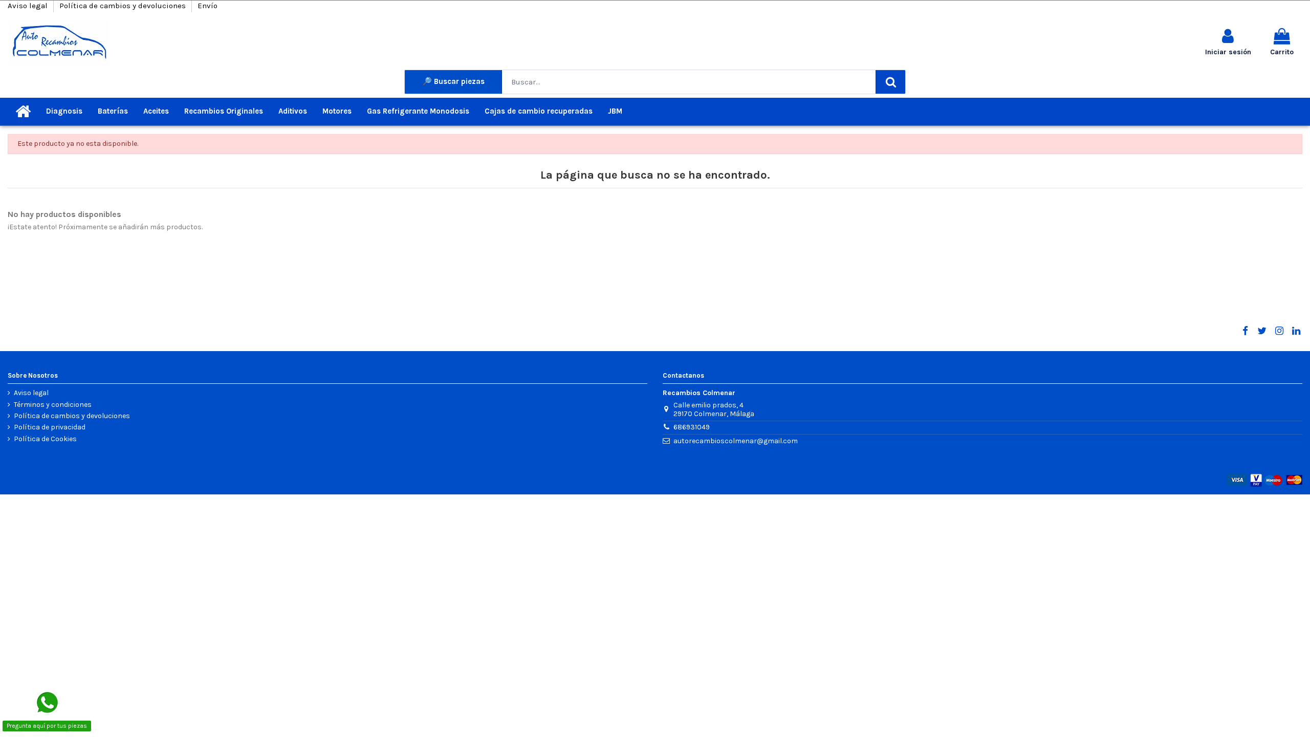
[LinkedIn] (1296, 331)
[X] (1262, 331)
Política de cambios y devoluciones (123, 5)
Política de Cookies (45, 439)
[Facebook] (1245, 331)
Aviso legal (29, 5)
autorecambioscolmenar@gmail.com (735, 441)
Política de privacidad (49, 427)
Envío (207, 5)
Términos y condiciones (53, 405)
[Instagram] (1279, 331)
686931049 (691, 427)
